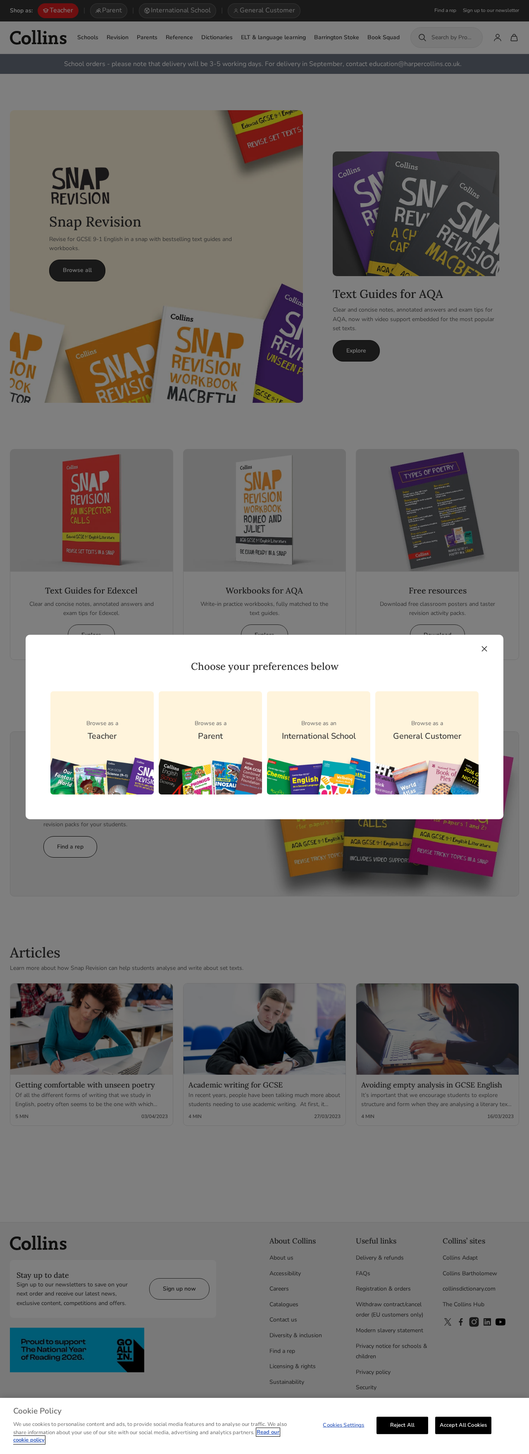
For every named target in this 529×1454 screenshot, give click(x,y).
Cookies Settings (343, 1424)
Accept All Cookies (463, 1424)
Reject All (402, 1424)
